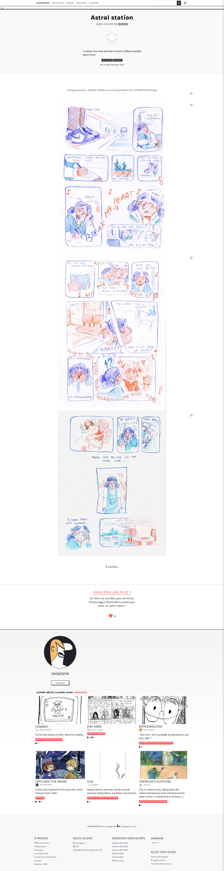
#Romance (118, 60)
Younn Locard (97, 730)
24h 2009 (94, 726)
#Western (49, 739)
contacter (60, 683)
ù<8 (90, 781)
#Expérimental (112, 798)
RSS (77, 846)
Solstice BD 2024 (120, 846)
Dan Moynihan (45, 785)
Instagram (80, 843)
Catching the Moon (51, 781)
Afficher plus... (118, 860)
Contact (38, 860)
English (155, 843)
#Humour (58, 739)
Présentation (40, 846)
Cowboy (41, 726)
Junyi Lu (146, 785)
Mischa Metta (45, 730)
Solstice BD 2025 (120, 843)
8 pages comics (158, 860)
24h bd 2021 (117, 857)
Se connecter (42, 843)
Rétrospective (150, 726)
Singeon (94, 785)
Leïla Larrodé (148, 730)
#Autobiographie (146, 743)
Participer (81, 3)
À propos (93, 3)
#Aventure (153, 801)
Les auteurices (41, 853)
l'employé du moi (128, 826)
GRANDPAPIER (43, 3)
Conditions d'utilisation (45, 857)
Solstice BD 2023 (120, 850)
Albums (70, 3)
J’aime (111, 616)
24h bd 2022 (118, 853)
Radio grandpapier (159, 856)
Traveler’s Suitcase (155, 781)
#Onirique (163, 801)
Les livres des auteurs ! (161, 863)
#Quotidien (168, 743)
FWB (45, 864)
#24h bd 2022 (107, 60)
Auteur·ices (58, 3)
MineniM (123, 24)
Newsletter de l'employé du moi (87, 850)
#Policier (91, 733)
